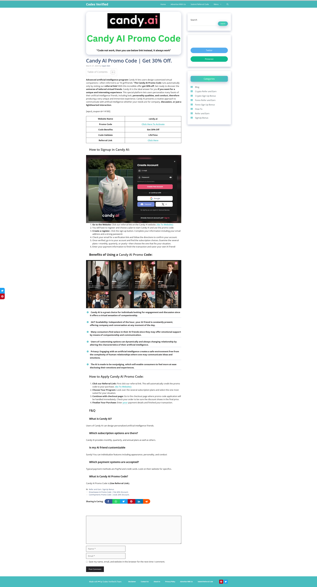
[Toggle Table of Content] (111, 72)
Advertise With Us (178, 4)
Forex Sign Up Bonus (205, 104)
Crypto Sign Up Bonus (205, 95)
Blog (197, 87)
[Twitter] (226, 582)
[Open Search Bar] (227, 4)
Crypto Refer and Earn (205, 91)
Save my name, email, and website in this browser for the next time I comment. (127, 561)
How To (198, 109)
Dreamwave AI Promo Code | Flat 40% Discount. (109, 492)
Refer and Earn (95, 489)
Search (194, 19)
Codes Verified (97, 4)
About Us (157, 582)
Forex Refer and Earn (205, 100)
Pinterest (209, 59)
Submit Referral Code (200, 4)
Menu (216, 4)
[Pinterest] (221, 582)
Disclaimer (132, 582)
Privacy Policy (170, 582)
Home (163, 4)
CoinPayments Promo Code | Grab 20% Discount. (109, 494)
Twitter (209, 50)
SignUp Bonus (108, 489)
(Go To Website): (165, 224)
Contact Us (145, 582)
